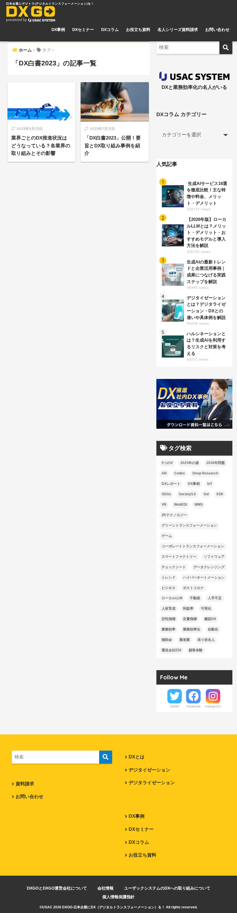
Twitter (174, 706)
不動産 (195, 598)
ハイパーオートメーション (204, 577)
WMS (199, 505)
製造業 (184, 640)
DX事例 (58, 29)
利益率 (188, 608)
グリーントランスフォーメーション (189, 525)
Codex (179, 473)
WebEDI (180, 505)
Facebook (193, 706)
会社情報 (105, 888)
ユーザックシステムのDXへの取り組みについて (167, 888)
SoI (206, 494)
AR (164, 473)
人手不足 (215, 598)
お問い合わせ (217, 29)
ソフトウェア (214, 557)
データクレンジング (209, 567)
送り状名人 (206, 640)
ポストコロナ (193, 588)
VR (164, 505)
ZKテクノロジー (174, 515)
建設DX (210, 619)
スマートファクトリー (179, 557)
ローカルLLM (172, 598)
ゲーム (167, 536)
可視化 (206, 608)
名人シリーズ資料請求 (178, 29)
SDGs (166, 494)
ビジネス (168, 588)
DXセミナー (83, 29)
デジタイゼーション (149, 769)
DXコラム (110, 29)
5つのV (167, 463)
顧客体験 (196, 650)
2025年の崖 (189, 463)
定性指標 (168, 619)
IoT (209, 484)
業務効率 (168, 629)
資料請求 (25, 783)
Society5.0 (187, 494)
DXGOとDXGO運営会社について (57, 888)
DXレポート (171, 484)
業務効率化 (191, 629)
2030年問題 (215, 463)
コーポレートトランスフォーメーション (193, 546)
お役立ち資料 (138, 29)
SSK (219, 494)
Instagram (213, 706)
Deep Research (205, 473)
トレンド (168, 577)
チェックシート (174, 567)
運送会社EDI (171, 650)
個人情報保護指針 (118, 896)
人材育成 (168, 608)
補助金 (167, 640)
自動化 (213, 629)
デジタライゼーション (152, 782)
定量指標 (190, 619)
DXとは (137, 756)
